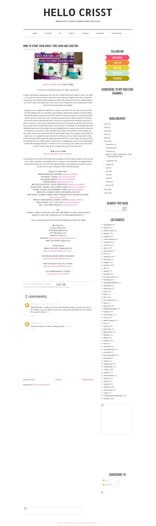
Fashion (86, 33)
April (108, 178)
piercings (107, 358)
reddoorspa (51, 287)
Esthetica (106, 265)
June (108, 171)
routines (106, 372)
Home (34, 33)
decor (105, 248)
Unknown (34, 304)
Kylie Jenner (108, 332)
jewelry (106, 326)
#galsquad (107, 225)
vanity (105, 393)
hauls (105, 303)
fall (104, 268)
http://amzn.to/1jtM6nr (75, 189)
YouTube (47, 33)
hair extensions (109, 300)
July (107, 168)
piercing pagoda (109, 355)
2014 (106, 189)
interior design (109, 320)
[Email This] (57, 284)
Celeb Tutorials (40, 287)
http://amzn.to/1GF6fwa (58, 197)
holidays (106, 312)
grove (105, 291)
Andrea (49, 312)
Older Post (87, 379)
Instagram (117, 57)
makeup (106, 341)
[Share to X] (62, 284)
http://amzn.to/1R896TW (66, 179)
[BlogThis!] (59, 284)
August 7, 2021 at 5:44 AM (48, 323)
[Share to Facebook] (64, 284)
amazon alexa (108, 230)
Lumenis (68, 326)
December (110, 144)
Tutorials (66, 287)
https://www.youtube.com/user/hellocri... (58, 154)
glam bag (107, 288)
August (108, 164)
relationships (108, 367)
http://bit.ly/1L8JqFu (70, 205)
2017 (106, 134)
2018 (106, 131)
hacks (105, 294)
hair (105, 297)
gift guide (107, 285)
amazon (106, 228)
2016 (106, 138)
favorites (106, 274)
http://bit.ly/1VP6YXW (65, 182)
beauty (30, 287)
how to (106, 317)
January (109, 185)
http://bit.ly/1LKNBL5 (70, 174)
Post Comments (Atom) (41, 385)
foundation (107, 280)
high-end (106, 306)
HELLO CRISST (78, 12)
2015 (106, 141)
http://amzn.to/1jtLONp (67, 177)
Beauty (72, 33)
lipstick (106, 338)
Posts (106, 480)
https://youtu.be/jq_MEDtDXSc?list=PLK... (58, 251)
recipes (106, 361)
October (109, 151)
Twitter (117, 62)
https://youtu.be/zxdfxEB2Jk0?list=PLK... (58, 266)
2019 (106, 127)
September (110, 161)
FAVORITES (100, 33)
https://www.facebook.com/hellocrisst (62, 238)
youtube (106, 398)
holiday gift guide (110, 309)
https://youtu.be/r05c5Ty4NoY (58, 274)
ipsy (105, 323)
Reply (33, 315)
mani (105, 343)
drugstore (107, 257)
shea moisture (108, 375)
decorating (107, 251)
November (110, 148)
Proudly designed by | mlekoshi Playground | (78, 522)
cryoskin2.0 (107, 242)
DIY (60, 33)
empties (106, 262)
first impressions (109, 277)
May (107, 175)
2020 (106, 124)
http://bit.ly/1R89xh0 (75, 200)
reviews (59, 287)
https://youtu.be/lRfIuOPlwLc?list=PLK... (58, 258)
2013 (106, 193)
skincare (106, 378)
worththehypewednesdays (113, 396)
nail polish (107, 352)
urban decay (108, 390)
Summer (106, 384)
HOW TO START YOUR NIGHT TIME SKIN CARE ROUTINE (118, 155)
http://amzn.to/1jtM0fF (76, 184)
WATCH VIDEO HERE (52, 84)
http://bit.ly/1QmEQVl (71, 202)
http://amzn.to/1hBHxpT (76, 187)
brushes (106, 236)
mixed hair (107, 346)
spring (105, 381)
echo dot (106, 259)
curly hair (107, 245)
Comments (108, 485)
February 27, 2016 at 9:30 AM (48, 304)
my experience (109, 349)
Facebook (117, 78)
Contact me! (116, 33)
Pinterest (117, 73)
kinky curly (107, 329)
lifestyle (106, 335)
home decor (108, 314)
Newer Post (29, 379)
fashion (106, 271)
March (108, 182)
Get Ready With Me (110, 283)
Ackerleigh (35, 323)
